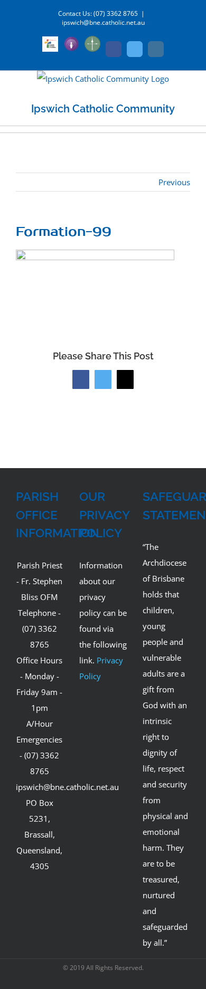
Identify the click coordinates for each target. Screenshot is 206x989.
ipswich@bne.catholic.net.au (103, 22)
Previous (174, 182)
